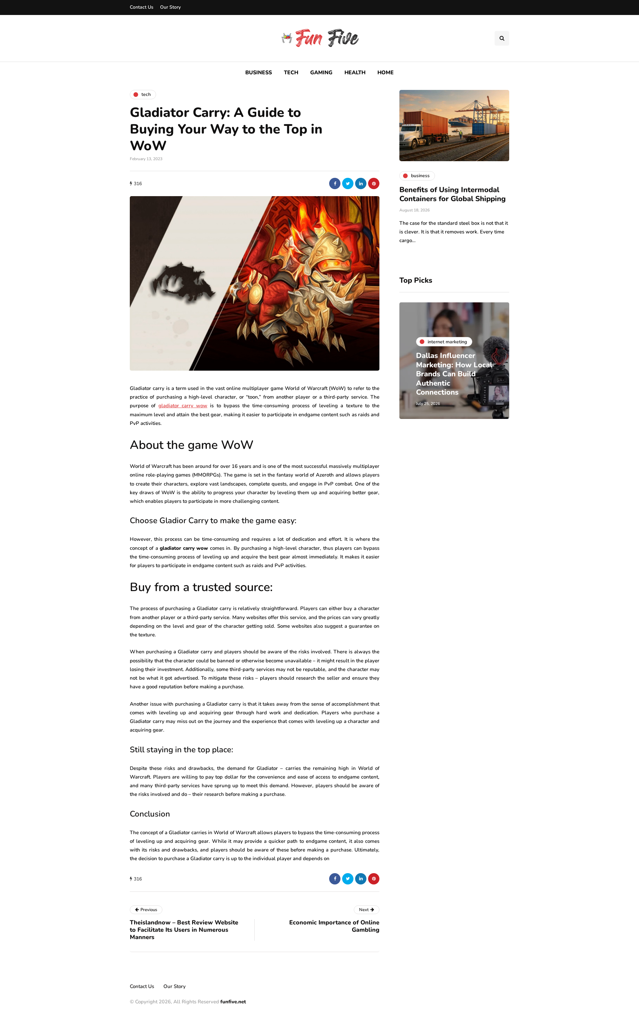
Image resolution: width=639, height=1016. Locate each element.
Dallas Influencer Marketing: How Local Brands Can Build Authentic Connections (454, 374)
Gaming (321, 72)
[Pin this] (373, 183)
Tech (291, 72)
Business (258, 72)
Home (385, 72)
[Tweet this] (347, 183)
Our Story (170, 7)
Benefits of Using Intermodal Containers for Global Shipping (452, 194)
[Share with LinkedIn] (360, 183)
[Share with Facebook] (334, 183)
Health (354, 72)
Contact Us (141, 7)
